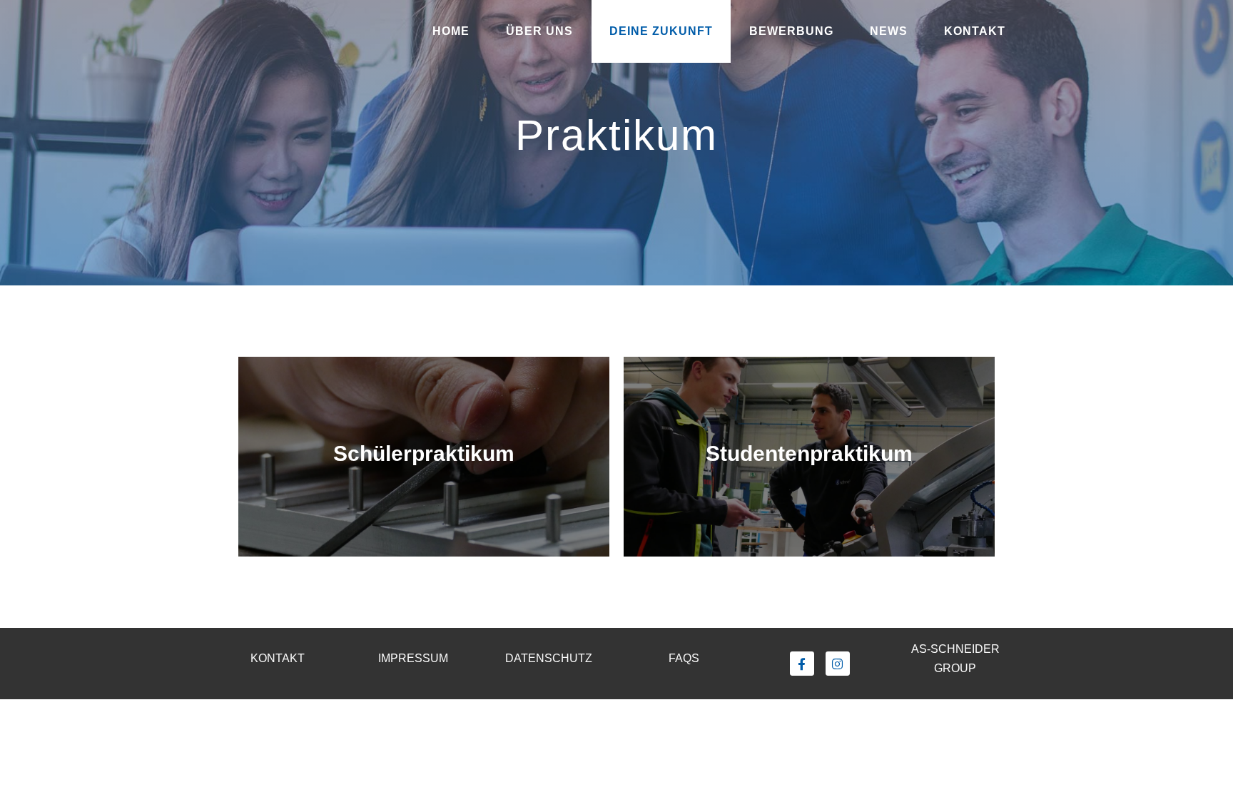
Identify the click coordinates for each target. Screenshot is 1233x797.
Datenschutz (548, 658)
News (889, 31)
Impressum (413, 658)
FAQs (684, 658)
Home (451, 31)
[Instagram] (838, 663)
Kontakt (974, 31)
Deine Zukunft (661, 31)
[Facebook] (802, 663)
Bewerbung (791, 31)
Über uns (539, 31)
